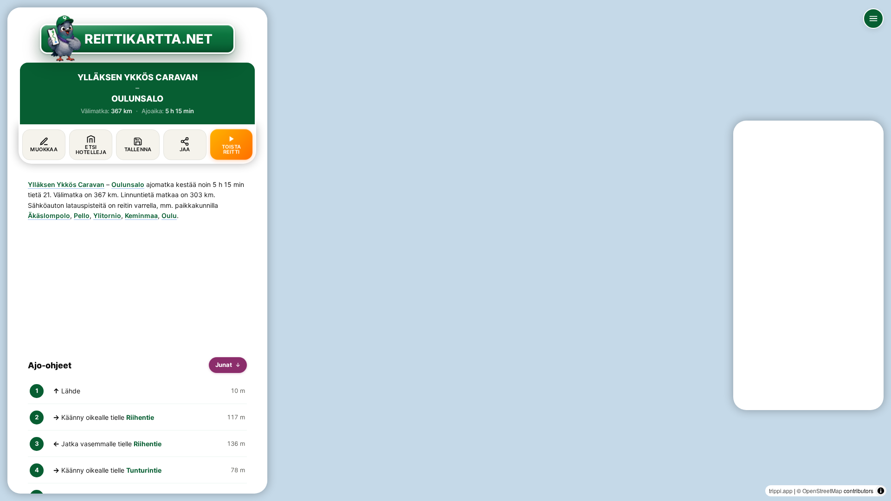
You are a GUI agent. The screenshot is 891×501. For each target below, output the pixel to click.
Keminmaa (141, 215)
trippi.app (781, 491)
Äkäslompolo (49, 215)
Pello (82, 215)
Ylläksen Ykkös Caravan (66, 184)
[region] (445, 250)
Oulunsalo (127, 184)
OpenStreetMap (822, 491)
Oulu (169, 215)
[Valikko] (873, 18)
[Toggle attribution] (880, 490)
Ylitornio (107, 215)
